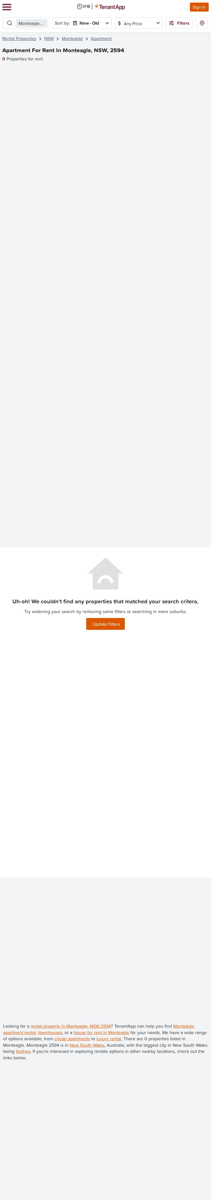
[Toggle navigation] (6, 7)
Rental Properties (19, 38)
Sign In (199, 7)
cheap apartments (72, 1038)
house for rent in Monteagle (101, 1032)
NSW (49, 38)
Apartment (101, 38)
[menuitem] (90, 23)
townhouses (50, 1032)
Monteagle (72, 38)
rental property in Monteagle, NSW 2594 (71, 1026)
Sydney (23, 1051)
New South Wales (87, 1045)
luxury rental (108, 1038)
